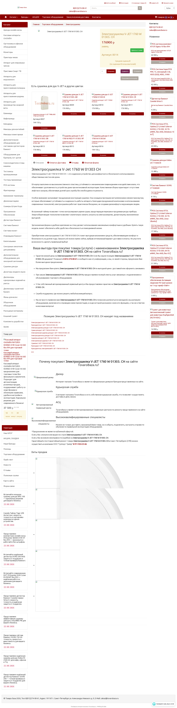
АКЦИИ (35, 17)
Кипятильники (9, 241)
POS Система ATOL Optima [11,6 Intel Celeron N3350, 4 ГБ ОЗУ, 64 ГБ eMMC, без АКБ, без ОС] (162, 259)
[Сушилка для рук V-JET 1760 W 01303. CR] (132, 95)
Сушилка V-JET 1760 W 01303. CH (42, 343)
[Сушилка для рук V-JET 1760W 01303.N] (103, 95)
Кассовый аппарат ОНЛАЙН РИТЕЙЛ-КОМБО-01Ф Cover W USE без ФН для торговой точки (15, 357)
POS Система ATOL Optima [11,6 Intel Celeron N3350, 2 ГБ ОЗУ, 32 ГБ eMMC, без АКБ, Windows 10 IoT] (162, 141)
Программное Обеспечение (9, 213)
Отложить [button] (137, 71)
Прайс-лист (8, 460)
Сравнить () (154, 3)
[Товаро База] (22, 7)
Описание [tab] (39, 163)
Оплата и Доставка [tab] (57, 163)
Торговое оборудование (52, 17)
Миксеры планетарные (13, 134)
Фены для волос (10, 297)
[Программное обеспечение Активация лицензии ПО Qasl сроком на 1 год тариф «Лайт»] (162, 281)
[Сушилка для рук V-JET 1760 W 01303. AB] (73, 95)
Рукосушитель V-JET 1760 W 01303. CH (44, 325)
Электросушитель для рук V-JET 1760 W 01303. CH (48, 335)
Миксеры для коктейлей (13, 129)
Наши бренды (9, 444)
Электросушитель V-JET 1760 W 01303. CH (45, 322)
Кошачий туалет (10, 316)
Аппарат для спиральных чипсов (14, 64)
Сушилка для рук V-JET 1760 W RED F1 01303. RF (72, 142)
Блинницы (7, 113)
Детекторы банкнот (12, 220)
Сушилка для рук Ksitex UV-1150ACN (160, 167)
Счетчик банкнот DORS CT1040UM (158, 192)
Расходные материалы (13, 311)
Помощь (7, 449)
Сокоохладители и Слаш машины (13, 164)
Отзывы (6, 470)
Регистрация (124, 3)
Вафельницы (8, 119)
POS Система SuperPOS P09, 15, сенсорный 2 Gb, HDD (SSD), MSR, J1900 (162, 80)
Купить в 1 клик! (137, 50)
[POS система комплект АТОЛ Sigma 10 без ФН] (162, 45)
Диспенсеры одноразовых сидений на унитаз (14, 280)
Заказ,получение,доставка (77, 17)
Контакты (96, 17)
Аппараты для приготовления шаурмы (13, 95)
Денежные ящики (11, 201)
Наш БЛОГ (7, 433)
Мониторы (8, 52)
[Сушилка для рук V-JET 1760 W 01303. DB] (44, 137)
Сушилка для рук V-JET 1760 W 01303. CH (45, 338)
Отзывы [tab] (75, 163)
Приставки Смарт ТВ (12, 71)
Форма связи (9, 486)
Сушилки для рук (10, 266)
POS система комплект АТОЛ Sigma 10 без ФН (161, 51)
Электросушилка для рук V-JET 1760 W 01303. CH (48, 328)
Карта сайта (8, 481)
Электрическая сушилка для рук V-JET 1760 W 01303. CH (50, 333)
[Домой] (5, 17)
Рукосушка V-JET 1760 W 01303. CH (43, 346)
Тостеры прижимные (12, 180)
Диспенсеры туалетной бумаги (13, 290)
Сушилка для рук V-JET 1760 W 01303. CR (131, 101)
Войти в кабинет (111, 3)
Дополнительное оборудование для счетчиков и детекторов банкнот (13, 144)
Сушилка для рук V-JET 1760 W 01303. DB (43, 142)
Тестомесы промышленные (10, 173)
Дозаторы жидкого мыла (14, 272)
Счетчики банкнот (11, 225)
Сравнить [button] (125, 71)
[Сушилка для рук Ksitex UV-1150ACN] (162, 161)
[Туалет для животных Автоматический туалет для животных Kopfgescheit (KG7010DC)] (162, 313)
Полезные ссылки (11, 475)
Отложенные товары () (139, 3)
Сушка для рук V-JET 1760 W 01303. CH (44, 330)
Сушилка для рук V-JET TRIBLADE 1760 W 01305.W (44, 115)
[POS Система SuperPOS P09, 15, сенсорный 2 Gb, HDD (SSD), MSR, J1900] (162, 72)
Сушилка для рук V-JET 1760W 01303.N (102, 101)
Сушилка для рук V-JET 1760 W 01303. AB (72, 101)
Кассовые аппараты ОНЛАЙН (11, 36)
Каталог (13, 17)
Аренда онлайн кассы (12, 30)
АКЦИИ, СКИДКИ (11, 438)
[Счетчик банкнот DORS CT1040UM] (162, 186)
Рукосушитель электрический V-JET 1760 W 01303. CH (49, 348)
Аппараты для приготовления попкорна (14, 86)
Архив (6, 327)
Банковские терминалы (13, 196)
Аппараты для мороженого (9, 78)
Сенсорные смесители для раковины (13, 248)
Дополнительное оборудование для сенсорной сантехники (13, 258)
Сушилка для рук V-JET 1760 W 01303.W (102, 142)
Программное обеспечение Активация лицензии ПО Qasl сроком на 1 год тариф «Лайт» (161, 291)
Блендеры (7, 124)
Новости (7, 465)
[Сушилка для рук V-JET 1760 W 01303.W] (103, 137)
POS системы (9, 185)
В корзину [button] (111, 71)
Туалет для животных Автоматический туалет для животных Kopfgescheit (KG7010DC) (161, 324)
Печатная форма (91, 163)
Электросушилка (73, 24)
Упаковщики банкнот (12, 236)
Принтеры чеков (10, 57)
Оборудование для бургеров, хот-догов (12, 156)
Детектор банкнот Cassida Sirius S (162, 106)
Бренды (24, 17)
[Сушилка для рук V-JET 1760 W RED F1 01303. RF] (73, 137)
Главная (36, 24)
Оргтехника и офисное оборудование (13, 45)
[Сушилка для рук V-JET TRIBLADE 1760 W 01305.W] (44, 103)
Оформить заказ (168, 3)
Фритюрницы (9, 190)
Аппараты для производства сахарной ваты (13, 105)
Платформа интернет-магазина (79, 706)
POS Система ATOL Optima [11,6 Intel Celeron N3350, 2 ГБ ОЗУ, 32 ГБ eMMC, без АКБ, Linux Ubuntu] (162, 226)
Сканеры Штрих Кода (12, 206)
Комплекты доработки (13, 321)
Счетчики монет (10, 231)
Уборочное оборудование (9, 304)
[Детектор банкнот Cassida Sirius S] (162, 100)
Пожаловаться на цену (129, 78)
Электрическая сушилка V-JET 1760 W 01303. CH (47, 341)
